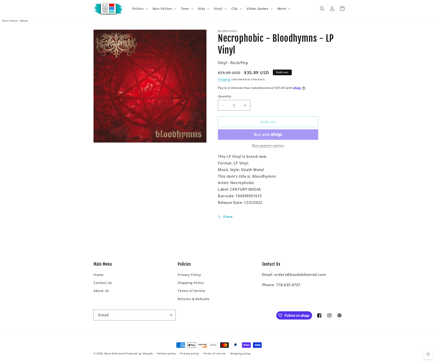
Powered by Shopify (139, 353)
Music (24, 20)
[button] (140, 8)
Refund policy (166, 353)
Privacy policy (189, 353)
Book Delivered (114, 353)
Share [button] (228, 216)
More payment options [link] (268, 145)
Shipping (224, 79)
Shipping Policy (191, 283)
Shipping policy (240, 353)
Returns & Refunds (193, 299)
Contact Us (103, 283)
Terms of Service (192, 291)
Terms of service (214, 353)
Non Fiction (10, 20)
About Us (101, 291)
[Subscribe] (170, 315)
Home (98, 275)
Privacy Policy (189, 275)
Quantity (224, 96)
